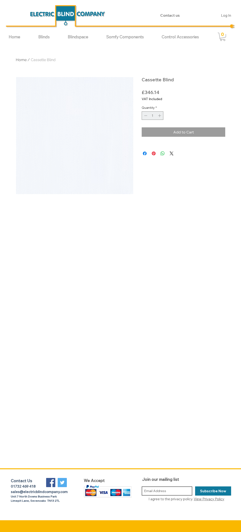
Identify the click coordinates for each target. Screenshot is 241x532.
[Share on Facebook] (145, 153)
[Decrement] (145, 116)
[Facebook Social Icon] (50, 482)
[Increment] (160, 116)
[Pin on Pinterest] (154, 153)
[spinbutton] (152, 116)
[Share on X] (171, 153)
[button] (49, 37)
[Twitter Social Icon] (62, 482)
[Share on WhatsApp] (162, 153)
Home (21, 60)
